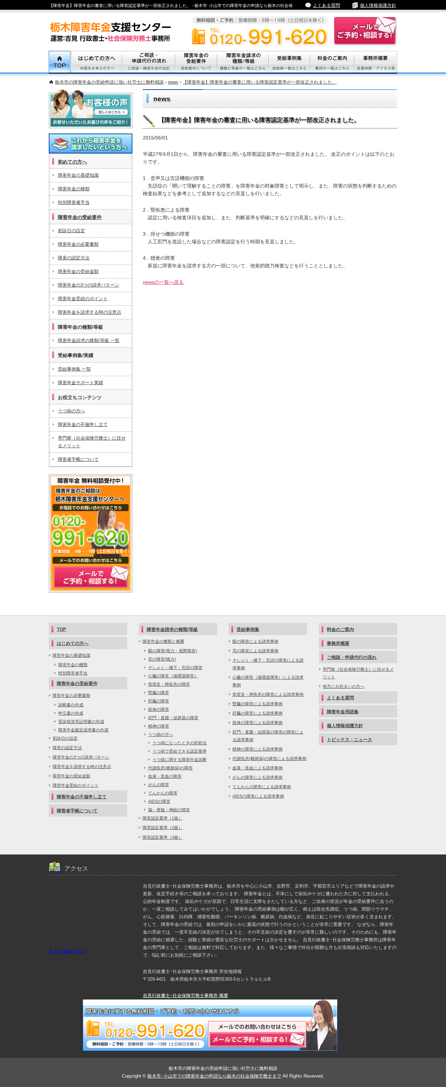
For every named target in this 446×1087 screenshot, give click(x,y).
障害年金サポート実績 (80, 382)
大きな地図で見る (67, 951)
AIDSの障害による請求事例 (258, 796)
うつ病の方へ (71, 410)
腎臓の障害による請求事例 (257, 703)
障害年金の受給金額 (78, 271)
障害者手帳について (78, 459)
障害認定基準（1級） (163, 818)
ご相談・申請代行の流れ (352, 657)
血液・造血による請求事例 (257, 768)
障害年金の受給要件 (80, 217)
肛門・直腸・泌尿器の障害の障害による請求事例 (267, 736)
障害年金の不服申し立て (83, 424)
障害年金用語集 (343, 711)
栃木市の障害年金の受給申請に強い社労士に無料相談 (109, 82)
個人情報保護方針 (378, 5)
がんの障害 (158, 784)
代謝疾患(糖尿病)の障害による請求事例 (269, 758)
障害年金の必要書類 (78, 244)
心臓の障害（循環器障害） (173, 676)
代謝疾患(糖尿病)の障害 (170, 768)
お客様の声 (90, 108)
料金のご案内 (332, 62)
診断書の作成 (70, 704)
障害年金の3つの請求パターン (88, 285)
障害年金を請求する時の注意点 (89, 312)
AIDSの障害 (159, 801)
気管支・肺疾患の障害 (169, 684)
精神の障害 (158, 726)
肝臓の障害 (158, 701)
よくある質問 (326, 5)
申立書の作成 (70, 713)
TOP (60, 62)
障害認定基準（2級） (163, 827)
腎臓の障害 (158, 692)
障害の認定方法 (74, 257)
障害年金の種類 (74, 188)
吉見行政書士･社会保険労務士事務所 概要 (185, 995)
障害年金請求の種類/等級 (243, 62)
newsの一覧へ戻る (163, 282)
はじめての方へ (73, 643)
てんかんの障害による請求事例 (261, 786)
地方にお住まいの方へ (343, 686)
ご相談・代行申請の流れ (148, 62)
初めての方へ (72, 162)
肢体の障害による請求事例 (257, 722)
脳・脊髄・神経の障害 (169, 809)
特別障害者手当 (74, 202)
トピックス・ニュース (349, 739)
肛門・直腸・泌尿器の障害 (173, 717)
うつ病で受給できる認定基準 (179, 751)
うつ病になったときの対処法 (179, 742)
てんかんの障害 (162, 793)
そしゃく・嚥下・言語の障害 (175, 667)
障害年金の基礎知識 (78, 175)
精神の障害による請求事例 (257, 749)
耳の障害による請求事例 (255, 650)
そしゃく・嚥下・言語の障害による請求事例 (267, 664)
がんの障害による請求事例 (257, 777)
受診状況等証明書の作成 (81, 721)
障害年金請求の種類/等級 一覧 (89, 340)
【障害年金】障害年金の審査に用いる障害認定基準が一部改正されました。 (260, 82)
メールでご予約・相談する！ (90, 533)
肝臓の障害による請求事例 (257, 713)
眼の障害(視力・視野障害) (172, 650)
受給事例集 (289, 62)
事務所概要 (375, 62)
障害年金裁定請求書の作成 (83, 730)
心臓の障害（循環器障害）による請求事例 (267, 681)
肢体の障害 (158, 709)
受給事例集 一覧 (74, 369)
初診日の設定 (71, 230)
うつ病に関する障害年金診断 (179, 759)
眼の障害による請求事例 (255, 641)
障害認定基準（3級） (163, 837)
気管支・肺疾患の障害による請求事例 (267, 694)
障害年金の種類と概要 (163, 641)
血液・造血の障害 (165, 776)
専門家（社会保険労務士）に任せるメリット (92, 441)
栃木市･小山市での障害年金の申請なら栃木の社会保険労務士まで (214, 1076)
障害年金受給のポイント (83, 298)
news (173, 82)
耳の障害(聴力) (162, 659)
